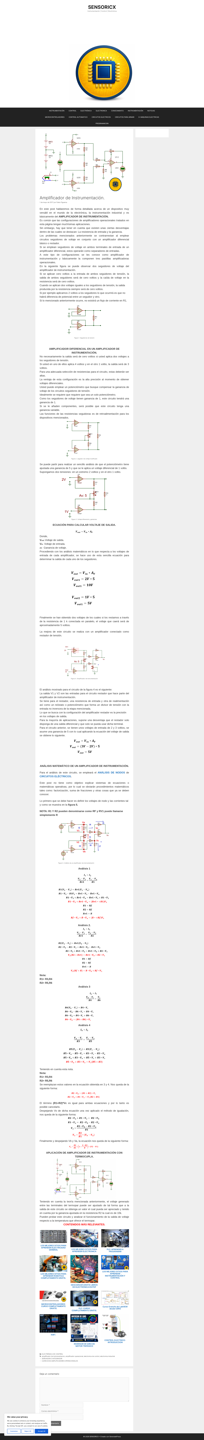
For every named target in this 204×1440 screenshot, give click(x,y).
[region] (27, 1424)
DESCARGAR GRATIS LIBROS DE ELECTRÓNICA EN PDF (84, 1286)
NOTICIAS (151, 111)
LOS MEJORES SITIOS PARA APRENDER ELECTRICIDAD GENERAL (53, 1247)
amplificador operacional (74, 1356)
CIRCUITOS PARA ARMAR (124, 117)
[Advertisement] (102, 28)
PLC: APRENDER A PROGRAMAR (115, 1250)
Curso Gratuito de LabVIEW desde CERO (115, 1308)
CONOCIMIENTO (117, 111)
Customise (14, 1431)
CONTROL (72, 111)
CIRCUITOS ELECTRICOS (101, 117)
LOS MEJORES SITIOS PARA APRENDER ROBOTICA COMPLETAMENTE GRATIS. (53, 1276)
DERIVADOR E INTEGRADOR (52, 1358)
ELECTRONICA (101, 111)
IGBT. (53, 1335)
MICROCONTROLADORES (54, 117)
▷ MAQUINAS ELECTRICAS (149, 117)
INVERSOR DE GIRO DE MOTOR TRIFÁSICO (84, 1345)
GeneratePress (115, 1437)
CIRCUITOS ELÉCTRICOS (55, 776)
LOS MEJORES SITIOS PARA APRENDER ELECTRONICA (84, 1250)
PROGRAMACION (102, 123)
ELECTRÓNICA (86, 111)
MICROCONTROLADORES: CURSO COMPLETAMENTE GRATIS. (53, 1306)
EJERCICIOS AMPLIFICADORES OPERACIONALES (60, 1361)
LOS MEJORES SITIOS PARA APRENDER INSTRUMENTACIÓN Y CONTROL (115, 1274)
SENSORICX (102, 7)
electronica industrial (107, 1356)
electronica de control (91, 1356)
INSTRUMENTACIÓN (56, 111)
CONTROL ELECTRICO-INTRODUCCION (115, 1341)
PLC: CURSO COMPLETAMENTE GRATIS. (84, 1309)
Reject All (28, 1431)
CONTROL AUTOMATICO (78, 117)
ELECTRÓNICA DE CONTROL (52, 1354)
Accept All (41, 1431)
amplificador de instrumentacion (53, 1356)
